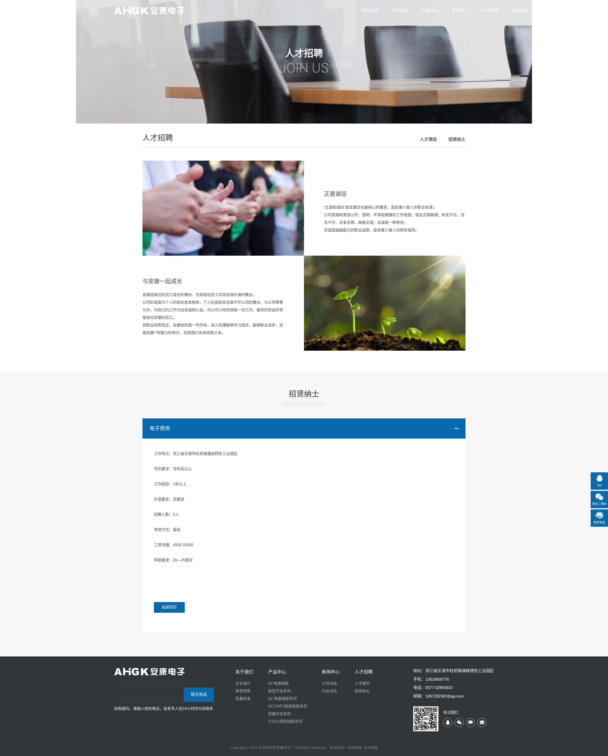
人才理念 (428, 139)
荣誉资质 (243, 691)
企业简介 (243, 683)
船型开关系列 (279, 691)
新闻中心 (331, 672)
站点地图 (371, 748)
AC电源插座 (278, 683)
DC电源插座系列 (282, 699)
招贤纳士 (457, 139)
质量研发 (243, 699)
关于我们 (244, 672)
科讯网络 (354, 748)
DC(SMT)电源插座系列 (287, 706)
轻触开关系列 (279, 714)
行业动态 (329, 691)
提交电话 (199, 694)
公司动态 (329, 683)
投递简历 (169, 607)
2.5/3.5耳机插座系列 (285, 721)
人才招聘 (364, 672)
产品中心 (277, 672)
